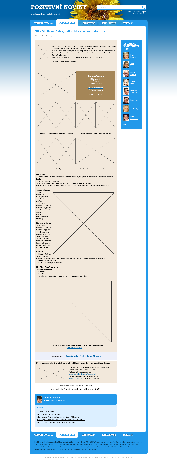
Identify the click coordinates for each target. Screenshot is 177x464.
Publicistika (67, 22)
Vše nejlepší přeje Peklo (45, 411)
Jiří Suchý (134, 109)
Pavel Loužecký (58, 457)
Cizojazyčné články (117, 457)
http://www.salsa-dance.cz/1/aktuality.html (83, 374)
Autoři (106, 457)
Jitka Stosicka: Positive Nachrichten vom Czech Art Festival (58, 417)
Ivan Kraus (134, 100)
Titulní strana (43, 23)
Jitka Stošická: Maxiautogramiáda (48, 414)
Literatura (88, 23)
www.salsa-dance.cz (76, 378)
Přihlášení (129, 457)
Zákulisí (128, 23)
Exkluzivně (109, 23)
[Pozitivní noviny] (59, 6)
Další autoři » (128, 125)
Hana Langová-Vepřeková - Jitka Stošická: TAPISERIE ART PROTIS (61, 420)
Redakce (98, 457)
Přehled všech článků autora (54, 400)
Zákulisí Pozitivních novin (84, 457)
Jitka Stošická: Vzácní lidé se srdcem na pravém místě (56, 422)
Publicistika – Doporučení (48, 36)
